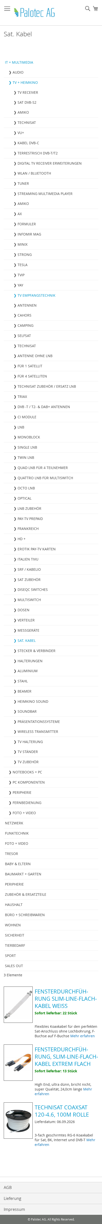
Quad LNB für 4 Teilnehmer (43, 467)
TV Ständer (28, 751)
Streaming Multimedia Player (45, 193)
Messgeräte (28, 630)
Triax (22, 396)
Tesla (22, 264)
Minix (22, 244)
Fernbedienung (27, 802)
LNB (21, 427)
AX (20, 213)
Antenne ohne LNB (35, 355)
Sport (10, 955)
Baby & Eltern (18, 863)
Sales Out (14, 965)
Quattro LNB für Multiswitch (45, 477)
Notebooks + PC (27, 772)
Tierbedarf (15, 945)
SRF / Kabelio (29, 569)
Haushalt (14, 904)
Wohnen (13, 925)
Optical (24, 498)
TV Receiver (28, 92)
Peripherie (22, 792)
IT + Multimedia (19, 62)
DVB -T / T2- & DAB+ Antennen (44, 406)
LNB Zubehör (29, 508)
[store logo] (35, 12)
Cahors (24, 315)
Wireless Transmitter (38, 731)
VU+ (21, 132)
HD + (22, 538)
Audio (18, 72)
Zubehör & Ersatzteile (25, 894)
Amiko (23, 112)
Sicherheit (14, 935)
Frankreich (28, 528)
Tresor (11, 853)
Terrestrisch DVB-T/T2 (38, 153)
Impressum (14, 1209)
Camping (25, 325)
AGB (8, 1187)
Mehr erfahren (82, 1036)
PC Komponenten (29, 782)
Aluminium (28, 670)
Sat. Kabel (27, 640)
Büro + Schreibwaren (25, 914)
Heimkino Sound (33, 701)
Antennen (27, 305)
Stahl (23, 681)
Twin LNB (26, 457)
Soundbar (27, 711)
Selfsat (24, 335)
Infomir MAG (29, 234)
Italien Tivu (28, 559)
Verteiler (26, 620)
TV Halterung (30, 741)
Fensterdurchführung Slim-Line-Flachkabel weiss (66, 998)
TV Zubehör (28, 761)
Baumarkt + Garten (23, 874)
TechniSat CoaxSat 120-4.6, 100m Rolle (62, 1111)
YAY (20, 285)
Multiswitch (29, 599)
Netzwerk (14, 823)
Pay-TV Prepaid (30, 518)
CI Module (27, 417)
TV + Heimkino (25, 82)
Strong (25, 254)
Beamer (24, 691)
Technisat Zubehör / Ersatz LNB (47, 386)
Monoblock (29, 437)
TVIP (21, 275)
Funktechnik (17, 833)
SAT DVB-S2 (27, 102)
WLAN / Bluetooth (34, 173)
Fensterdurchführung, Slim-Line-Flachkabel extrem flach (66, 1056)
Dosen (23, 610)
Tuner (23, 183)
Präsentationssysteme (39, 721)
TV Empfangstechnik (36, 295)
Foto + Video (24, 812)
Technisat (27, 122)
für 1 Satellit (30, 366)
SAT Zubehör (29, 579)
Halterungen (30, 661)
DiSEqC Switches (33, 589)
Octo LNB (26, 488)
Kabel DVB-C (28, 143)
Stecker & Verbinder (36, 650)
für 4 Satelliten (32, 376)
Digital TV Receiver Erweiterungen (50, 163)
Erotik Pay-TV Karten (37, 549)
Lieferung (12, 1198)
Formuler (27, 224)
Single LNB (27, 447)
